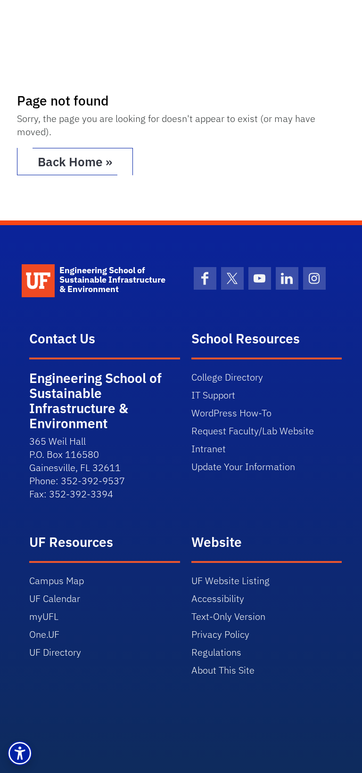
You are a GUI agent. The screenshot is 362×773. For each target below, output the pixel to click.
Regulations (216, 652)
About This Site (223, 670)
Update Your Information (243, 466)
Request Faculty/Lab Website (252, 430)
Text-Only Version (228, 616)
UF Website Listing (230, 580)
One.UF (44, 634)
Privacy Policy (220, 634)
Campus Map (56, 580)
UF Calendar (54, 598)
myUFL (43, 616)
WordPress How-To (231, 413)
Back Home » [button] (75, 162)
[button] (20, 753)
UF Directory (55, 652)
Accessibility (217, 598)
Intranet (208, 448)
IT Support (213, 395)
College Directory (227, 377)
